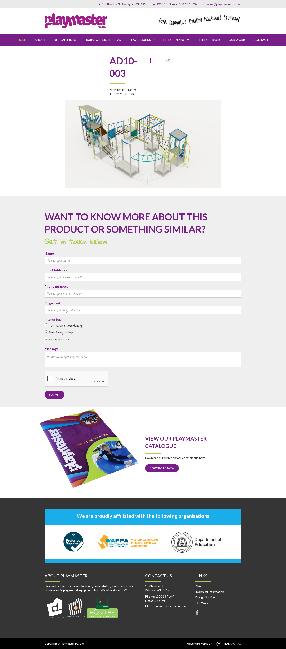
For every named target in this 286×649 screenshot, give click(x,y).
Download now (161, 468)
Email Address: (56, 270)
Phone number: (56, 286)
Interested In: (55, 319)
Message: (52, 349)
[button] (142, 39)
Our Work (237, 39)
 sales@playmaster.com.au (221, 4)
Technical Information (209, 591)
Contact (261, 39)
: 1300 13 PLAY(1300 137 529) (159, 598)
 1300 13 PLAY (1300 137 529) (175, 4)
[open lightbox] (143, 144)
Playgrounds (140, 39)
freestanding (174, 39)
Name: (50, 253)
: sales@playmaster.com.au (165, 606)
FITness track (209, 39)
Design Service (66, 39)
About (199, 586)
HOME (22, 39)
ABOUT (40, 39)
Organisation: (55, 303)
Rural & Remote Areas (103, 39)
